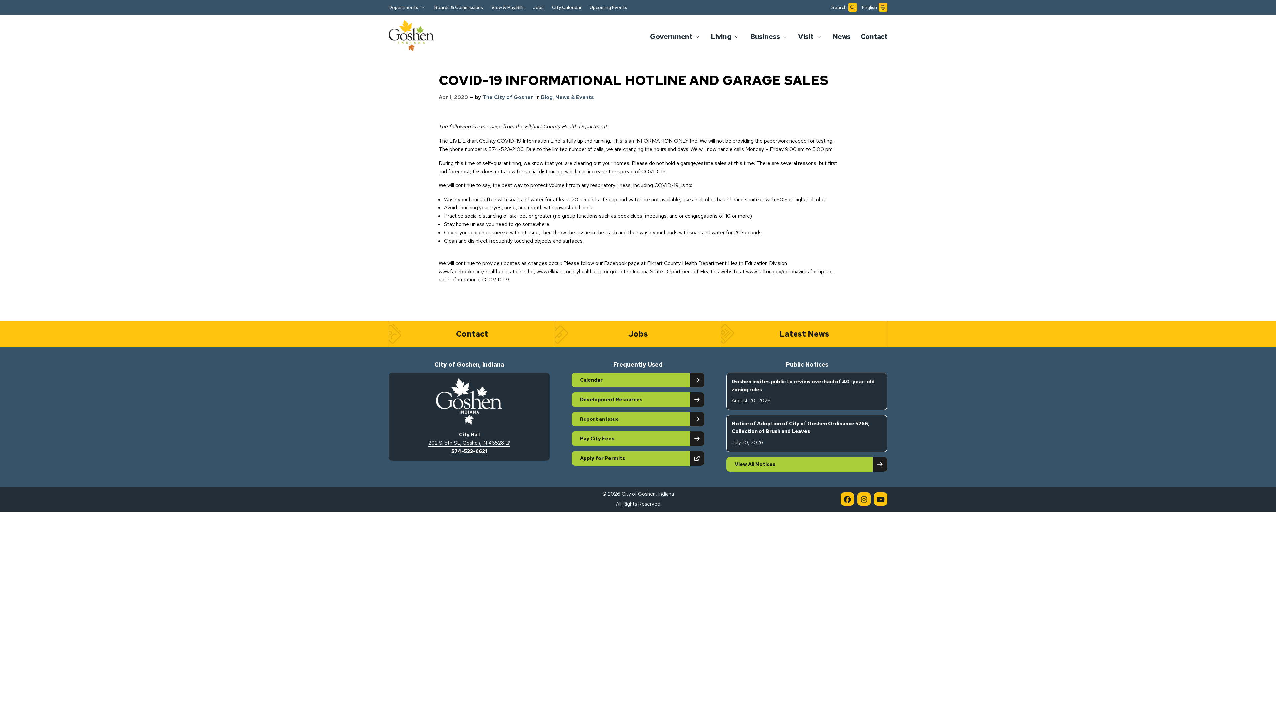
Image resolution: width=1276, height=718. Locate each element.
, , (469, 443)
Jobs (538, 7)
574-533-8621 (469, 451)
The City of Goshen (508, 97)
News (841, 36)
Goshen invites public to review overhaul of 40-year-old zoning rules (803, 391)
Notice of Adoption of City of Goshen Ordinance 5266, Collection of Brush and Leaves (800, 433)
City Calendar (567, 7)
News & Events (574, 97)
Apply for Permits (625, 458)
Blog (547, 97)
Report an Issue (599, 419)
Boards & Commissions (458, 7)
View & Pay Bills (508, 7)
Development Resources (611, 399)
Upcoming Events (608, 7)
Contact (874, 36)
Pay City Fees (597, 438)
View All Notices (755, 464)
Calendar (591, 380)
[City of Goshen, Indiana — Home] (411, 37)
